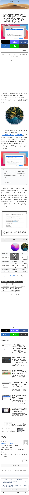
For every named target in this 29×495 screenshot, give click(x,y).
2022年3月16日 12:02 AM (7, 443)
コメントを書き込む (14, 465)
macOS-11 (14, 286)
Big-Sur (4, 283)
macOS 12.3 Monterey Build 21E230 (12, 135)
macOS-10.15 (22, 283)
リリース (13, 290)
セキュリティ (5, 290)
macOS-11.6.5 (6, 288)
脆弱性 (18, 290)
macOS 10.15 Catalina (7, 281)
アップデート (19, 288)
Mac (15, 283)
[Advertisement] (14, 75)
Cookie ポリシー (9, 486)
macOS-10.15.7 (6, 286)
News (12, 288)
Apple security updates (9, 275)
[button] (23, 46)
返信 (26, 460)
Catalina (10, 283)
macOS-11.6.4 (22, 286)
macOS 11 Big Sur (19, 281)
